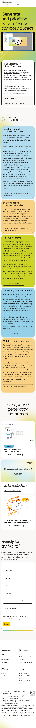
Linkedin (4, 673)
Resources (14, 103)
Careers (21, 654)
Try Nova (22, 103)
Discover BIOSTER (10, 334)
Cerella (3, 657)
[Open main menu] (18, 3)
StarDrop (22, 158)
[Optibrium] (7, 3)
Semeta (4, 662)
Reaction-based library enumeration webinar (12, 450)
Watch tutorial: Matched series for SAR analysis (16, 388)
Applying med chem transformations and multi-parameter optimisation (17, 521)
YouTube (4, 676)
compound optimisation (11, 73)
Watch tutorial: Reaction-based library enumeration (16, 194)
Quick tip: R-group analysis (12, 283)
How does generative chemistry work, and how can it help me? (16, 486)
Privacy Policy (15, 619)
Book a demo (23, 673)
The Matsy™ (7, 345)
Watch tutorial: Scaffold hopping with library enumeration (16, 229)
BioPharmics (5, 660)
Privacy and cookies (25, 662)
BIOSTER (27, 319)
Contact (21, 660)
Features (7, 103)
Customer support (25, 657)
